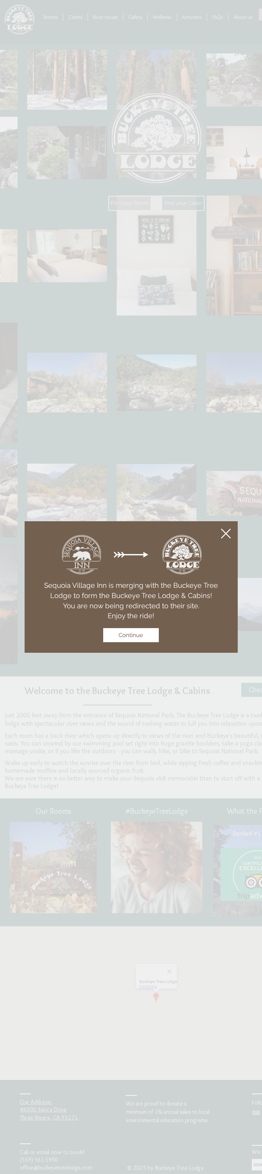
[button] (226, 534)
